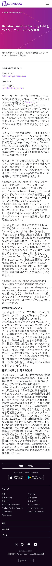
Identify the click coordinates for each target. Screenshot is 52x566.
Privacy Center (34, 504)
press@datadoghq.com (13, 87)
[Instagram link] (22, 544)
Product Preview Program (12, 508)
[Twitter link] (17, 544)
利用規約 (11, 554)
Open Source (7, 515)
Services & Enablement (11, 504)
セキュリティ (33, 501)
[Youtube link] (29, 544)
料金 (3, 494)
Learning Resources (36, 511)
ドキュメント (7, 497)
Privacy (19, 554)
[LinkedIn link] (35, 544)
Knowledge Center (35, 508)
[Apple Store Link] (17, 478)
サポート (5, 501)
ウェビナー (32, 497)
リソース (31, 494)
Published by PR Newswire (14, 76)
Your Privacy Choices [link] (32, 554)
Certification (7, 511)
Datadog (29, 102)
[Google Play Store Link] (35, 478)
